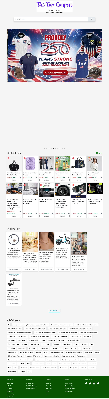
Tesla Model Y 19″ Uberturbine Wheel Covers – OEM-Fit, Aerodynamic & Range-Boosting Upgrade (62, 203)
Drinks (97, 352)
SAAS (91, 344)
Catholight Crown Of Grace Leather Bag (77, 173)
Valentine (22, 371)
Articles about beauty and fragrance (35, 328)
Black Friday (63, 367)
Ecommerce (51, 340)
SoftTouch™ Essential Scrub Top (45, 173)
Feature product (30, 388)
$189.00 (79, 213)
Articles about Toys (75, 336)
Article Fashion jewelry (14, 328)
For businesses (40, 360)
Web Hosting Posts (56, 348)
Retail (48, 364)
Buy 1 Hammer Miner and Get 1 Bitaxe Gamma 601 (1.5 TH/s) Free (95, 201)
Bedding (38, 352)
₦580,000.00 (11, 213)
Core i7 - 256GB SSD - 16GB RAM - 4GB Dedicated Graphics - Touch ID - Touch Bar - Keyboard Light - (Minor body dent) (13, 204)
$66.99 (94, 177)
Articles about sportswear (59, 336)
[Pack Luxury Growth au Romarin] (62, 163)
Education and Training (15, 356)
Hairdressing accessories (69, 360)
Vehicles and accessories (49, 367)
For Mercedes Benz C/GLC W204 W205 (46, 200)
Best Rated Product (31, 386)
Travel (15, 367)
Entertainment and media (51, 356)
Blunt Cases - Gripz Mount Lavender (30, 173)
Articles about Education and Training (80, 328)
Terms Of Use (68, 383)
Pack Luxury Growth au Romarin (62, 173)
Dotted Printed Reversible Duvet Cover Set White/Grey (30, 201)
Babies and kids (12, 352)
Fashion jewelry (81, 356)
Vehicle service (34, 367)
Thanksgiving (12, 371)
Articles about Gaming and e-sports (45, 332)
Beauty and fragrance (26, 352)
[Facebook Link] (86, 383)
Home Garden (91, 360)
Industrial (21, 364)
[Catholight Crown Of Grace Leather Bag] (78, 163)
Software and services (79, 364)
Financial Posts (34, 344)
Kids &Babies (56, 344)
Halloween (92, 367)
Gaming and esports (53, 360)
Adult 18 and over (70, 348)
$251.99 (63, 213)
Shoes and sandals (64, 364)
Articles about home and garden (68, 332)
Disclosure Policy (70, 388)
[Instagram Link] (94, 383)
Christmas (83, 367)
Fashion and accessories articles (17, 344)
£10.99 (30, 213)
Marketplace (67, 344)
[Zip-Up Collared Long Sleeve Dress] (95, 163)
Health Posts (45, 344)
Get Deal (14, 180)
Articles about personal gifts (88, 332)
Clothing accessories (57, 352)
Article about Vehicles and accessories (86, 325)
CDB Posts (21, 340)
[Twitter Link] (90, 383)
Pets (28, 364)
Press (47, 391)
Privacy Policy (69, 386)
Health (82, 360)
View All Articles (54, 311)
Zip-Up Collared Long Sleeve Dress (93, 173)
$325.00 (95, 213)
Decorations (88, 352)
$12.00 (30, 177)
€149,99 (63, 177)
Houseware (11, 364)
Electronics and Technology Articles (68, 340)
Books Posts (11, 340)
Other (76, 344)
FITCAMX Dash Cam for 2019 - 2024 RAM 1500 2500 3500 (78, 201)
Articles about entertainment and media (19, 332)
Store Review (21, 348)
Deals (99, 152)
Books (46, 352)
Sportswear (92, 364)
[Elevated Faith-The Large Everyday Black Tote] (14, 163)
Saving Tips (11, 348)
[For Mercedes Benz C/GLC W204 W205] (46, 190)
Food (30, 360)
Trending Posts (43, 348)
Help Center (49, 388)
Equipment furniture (68, 356)
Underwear (24, 367)
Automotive (87, 336)
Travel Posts (32, 348)
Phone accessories (38, 364)
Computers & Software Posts (36, 340)
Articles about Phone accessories (17, 336)
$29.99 (13, 177)
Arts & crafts (87, 348)
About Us (48, 383)
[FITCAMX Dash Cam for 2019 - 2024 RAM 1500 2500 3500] (78, 190)
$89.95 (79, 177)
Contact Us (49, 386)
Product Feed (30, 383)
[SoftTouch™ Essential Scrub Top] (46, 163)
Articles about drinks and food (57, 328)
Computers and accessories (74, 352)
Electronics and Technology (33, 356)
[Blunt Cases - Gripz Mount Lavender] (30, 163)
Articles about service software (39, 336)
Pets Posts (84, 344)
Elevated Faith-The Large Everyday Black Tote (13, 173)
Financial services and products (17, 360)
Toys (9, 367)
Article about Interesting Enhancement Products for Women (30, 325)
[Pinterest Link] (97, 383)
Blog (47, 394)
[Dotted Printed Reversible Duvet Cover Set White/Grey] (30, 190)
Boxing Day (73, 367)
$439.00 (46, 213)
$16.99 (46, 177)
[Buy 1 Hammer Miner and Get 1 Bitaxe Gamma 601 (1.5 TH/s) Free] (95, 190)
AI (8, 325)
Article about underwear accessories (61, 325)
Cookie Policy (69, 391)
